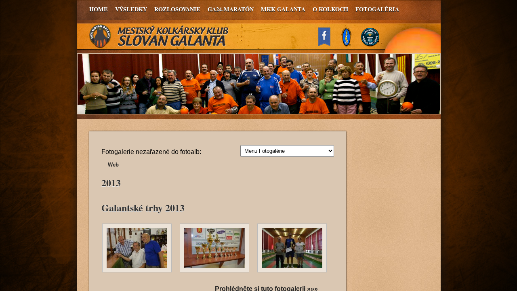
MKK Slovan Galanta (159, 36)
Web (113, 165)
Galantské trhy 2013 (143, 207)
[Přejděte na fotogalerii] (137, 271)
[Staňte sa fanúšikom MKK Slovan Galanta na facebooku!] (328, 43)
